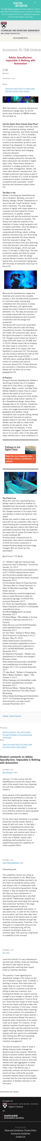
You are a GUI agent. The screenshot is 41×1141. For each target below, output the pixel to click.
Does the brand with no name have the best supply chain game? (20, 89)
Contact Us (20, 1136)
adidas (5, 716)
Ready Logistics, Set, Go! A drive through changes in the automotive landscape (17, 735)
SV (6, 70)
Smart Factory (15, 716)
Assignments (20, 38)
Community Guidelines (20, 1133)
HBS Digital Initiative (12, 9)
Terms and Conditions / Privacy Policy (20, 1130)
